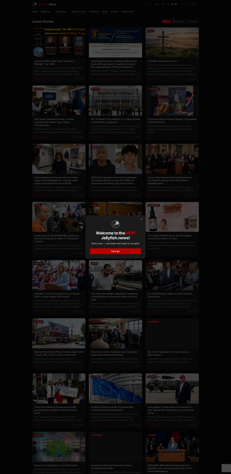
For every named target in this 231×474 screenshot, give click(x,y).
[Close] (141, 219)
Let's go (115, 251)
